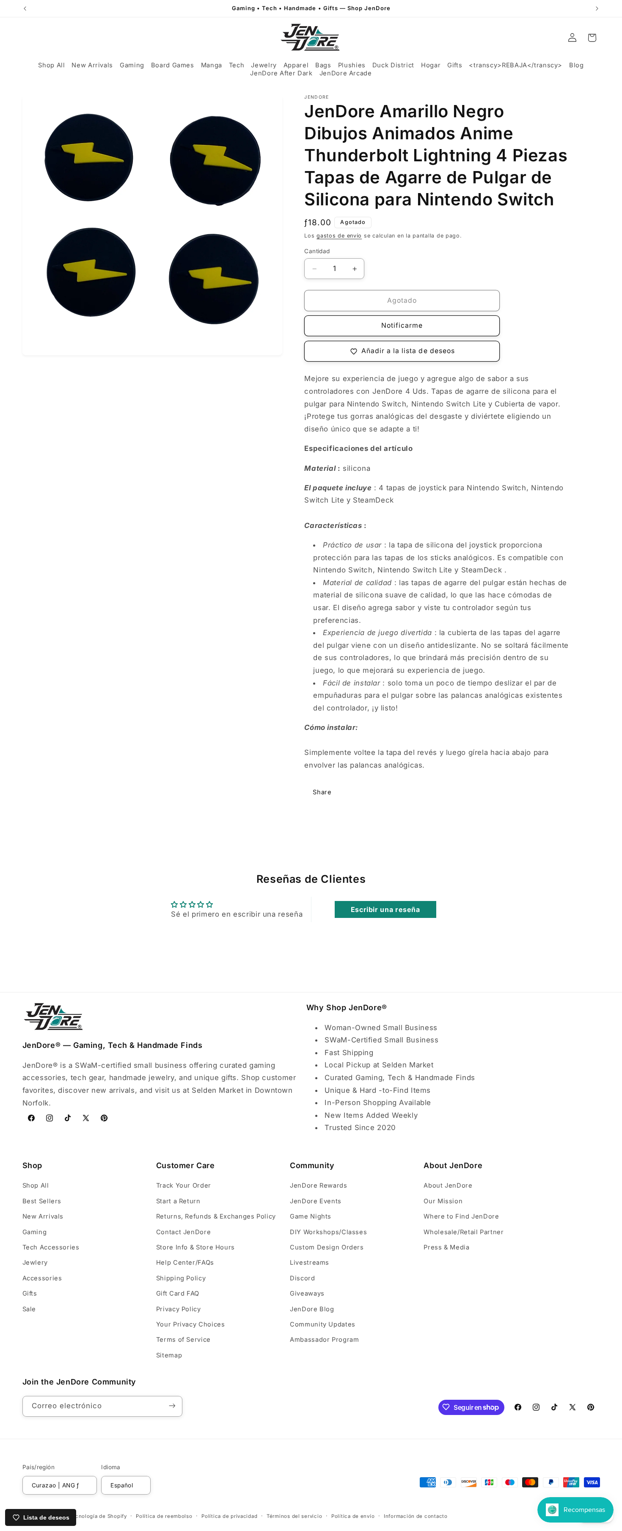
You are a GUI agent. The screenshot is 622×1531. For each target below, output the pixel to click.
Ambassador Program (324, 1340)
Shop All (35, 1186)
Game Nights (310, 1216)
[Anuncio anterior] (25, 8)
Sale (29, 1309)
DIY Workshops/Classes (328, 1232)
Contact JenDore (183, 1232)
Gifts (29, 1293)
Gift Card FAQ (177, 1293)
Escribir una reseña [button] (385, 909)
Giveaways (307, 1293)
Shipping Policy (181, 1278)
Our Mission (443, 1201)
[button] (51, 65)
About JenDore (448, 1186)
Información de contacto (416, 1516)
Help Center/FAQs (185, 1263)
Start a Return (178, 1201)
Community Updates (322, 1324)
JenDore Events (315, 1201)
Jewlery (35, 1263)
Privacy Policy (178, 1309)
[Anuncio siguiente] (597, 8)
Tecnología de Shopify (98, 1516)
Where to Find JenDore (461, 1216)
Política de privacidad (229, 1516)
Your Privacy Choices (190, 1324)
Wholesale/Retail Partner (464, 1232)
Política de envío (353, 1516)
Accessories (42, 1278)
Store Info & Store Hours (195, 1247)
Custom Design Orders (327, 1247)
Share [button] (322, 792)
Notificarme (402, 326)
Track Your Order (183, 1186)
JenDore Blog (312, 1309)
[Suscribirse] (172, 1406)
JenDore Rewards (318, 1186)
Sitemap (169, 1355)
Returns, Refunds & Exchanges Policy (216, 1216)
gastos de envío (339, 235)
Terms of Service (183, 1340)
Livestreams (309, 1263)
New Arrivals (43, 1216)
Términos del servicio (294, 1516)
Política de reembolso (164, 1516)
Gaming (34, 1232)
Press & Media (446, 1247)
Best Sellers (42, 1201)
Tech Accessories (51, 1247)
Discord (302, 1278)
